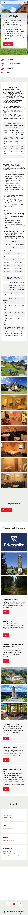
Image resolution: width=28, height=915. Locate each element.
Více (5, 612)
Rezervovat (8, 44)
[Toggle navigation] (24, 2)
